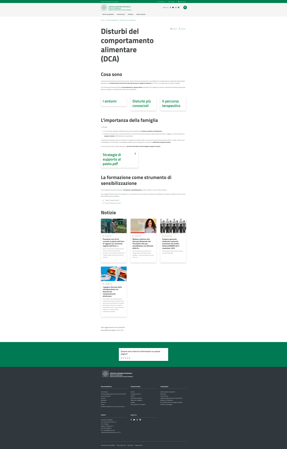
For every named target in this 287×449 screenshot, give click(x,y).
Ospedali (133, 402)
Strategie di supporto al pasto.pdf (112, 159)
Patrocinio (103, 402)
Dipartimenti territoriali (136, 398)
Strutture (103, 398)
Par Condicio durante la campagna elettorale (171, 402)
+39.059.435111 (109, 426)
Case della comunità (136, 394)
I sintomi (110, 101)
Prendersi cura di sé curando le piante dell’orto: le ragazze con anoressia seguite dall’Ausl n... (113, 242)
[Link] (117, 7)
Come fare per (104, 392)
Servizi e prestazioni (106, 396)
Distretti (133, 396)
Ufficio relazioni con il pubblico (138, 404)
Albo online (163, 394)
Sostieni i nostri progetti (166, 404)
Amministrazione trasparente (167, 392)
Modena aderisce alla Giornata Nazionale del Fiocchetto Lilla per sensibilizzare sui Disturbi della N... (142, 244)
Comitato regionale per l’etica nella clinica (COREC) (113, 394)
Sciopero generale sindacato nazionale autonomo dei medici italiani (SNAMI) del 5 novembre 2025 (170, 244)
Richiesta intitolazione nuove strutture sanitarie (113, 406)
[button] (185, 7)
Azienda (133, 392)
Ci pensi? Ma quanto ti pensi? (113, 203)
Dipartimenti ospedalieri (136, 400)
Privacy (102, 404)
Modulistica (104, 400)
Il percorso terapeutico (171, 103)
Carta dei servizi (164, 396)
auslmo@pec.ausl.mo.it (109, 430)
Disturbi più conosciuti (141, 103)
